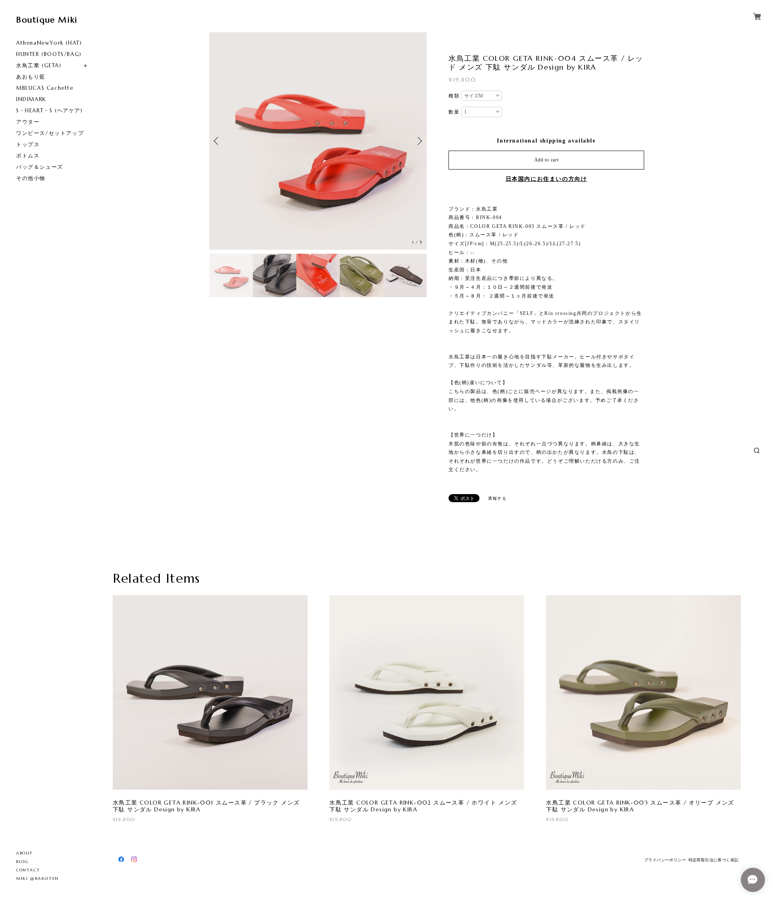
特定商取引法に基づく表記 (713, 860)
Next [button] (419, 141)
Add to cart (546, 160)
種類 (454, 96)
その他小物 (30, 178)
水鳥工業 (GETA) (39, 65)
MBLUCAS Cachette (45, 88)
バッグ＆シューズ (39, 167)
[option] (318, 141)
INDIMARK (31, 99)
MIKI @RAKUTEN (37, 878)
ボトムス (27, 155)
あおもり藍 (30, 76)
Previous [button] (217, 141)
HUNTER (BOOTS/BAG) (49, 54)
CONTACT (28, 870)
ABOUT (24, 853)
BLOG (22, 861)
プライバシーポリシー (665, 860)
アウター (27, 121)
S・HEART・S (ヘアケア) (49, 110)
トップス (27, 144)
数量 (454, 112)
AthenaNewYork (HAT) (49, 43)
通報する (497, 498)
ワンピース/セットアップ (50, 133)
